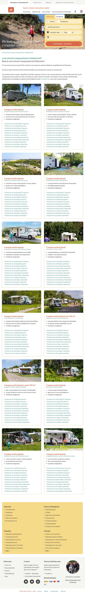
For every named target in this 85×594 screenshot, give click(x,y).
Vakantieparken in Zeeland (14, 548)
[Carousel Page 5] (24, 103)
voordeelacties (45, 79)
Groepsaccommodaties (52, 526)
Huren (52, 21)
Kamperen (63, 21)
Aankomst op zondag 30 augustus (15, 130)
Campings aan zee (11, 542)
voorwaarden (54, 591)
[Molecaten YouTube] (38, 582)
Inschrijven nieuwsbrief (32, 576)
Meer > (7, 551)
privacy (39, 591)
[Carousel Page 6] (26, 103)
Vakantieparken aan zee (13, 540)
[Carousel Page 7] (69, 103)
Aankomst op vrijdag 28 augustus (15, 126)
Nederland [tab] (50, 16)
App (6, 576)
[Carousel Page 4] (22, 103)
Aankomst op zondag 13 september (16, 491)
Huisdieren (9, 515)
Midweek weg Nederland (13, 534)
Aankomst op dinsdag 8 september (58, 275)
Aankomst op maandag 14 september (59, 282)
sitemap (63, 591)
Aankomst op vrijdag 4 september (16, 142)
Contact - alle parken (32, 573)
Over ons (8, 565)
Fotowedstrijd (9, 573)
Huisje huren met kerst (52, 542)
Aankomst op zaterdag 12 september (16, 489)
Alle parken (26, 12)
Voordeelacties (10, 509)
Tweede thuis (37, 2)
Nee (65, 32)
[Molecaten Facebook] (26, 582)
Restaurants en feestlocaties (65, 2)
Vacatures (48, 573)
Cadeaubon (9, 512)
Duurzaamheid (10, 568)
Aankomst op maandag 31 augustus (16, 133)
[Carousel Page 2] (18, 103)
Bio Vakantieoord (11, 521)
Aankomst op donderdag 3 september (17, 140)
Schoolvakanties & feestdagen (61, 12)
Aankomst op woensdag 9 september (59, 277)
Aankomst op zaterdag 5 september (16, 144)
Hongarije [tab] (59, 16)
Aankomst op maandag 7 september (16, 284)
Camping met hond (11, 537)
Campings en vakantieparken (19, 2)
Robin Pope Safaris (11, 518)
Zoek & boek (36, 12)
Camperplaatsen (50, 523)
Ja (72, 32)
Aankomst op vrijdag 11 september (16, 486)
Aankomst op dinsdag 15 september (58, 284)
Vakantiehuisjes (50, 509)
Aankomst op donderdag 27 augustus (17, 123)
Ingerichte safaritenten (52, 515)
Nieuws (7, 571)
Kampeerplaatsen (51, 521)
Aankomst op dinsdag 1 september (16, 135)
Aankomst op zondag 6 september (16, 146)
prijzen (46, 591)
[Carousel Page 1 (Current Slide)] (16, 103)
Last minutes (46, 12)
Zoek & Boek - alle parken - (62, 44)
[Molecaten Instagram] (32, 582)
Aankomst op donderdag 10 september (59, 280)
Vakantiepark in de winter (53, 545)
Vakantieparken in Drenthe (14, 545)
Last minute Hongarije (52, 548)
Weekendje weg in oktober (53, 537)
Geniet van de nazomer (52, 534)
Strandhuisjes (49, 518)
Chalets (47, 512)
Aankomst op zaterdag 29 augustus (16, 128)
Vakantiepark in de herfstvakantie (56, 540)
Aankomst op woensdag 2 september (17, 137)
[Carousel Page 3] (20, 103)
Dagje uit (48, 2)
